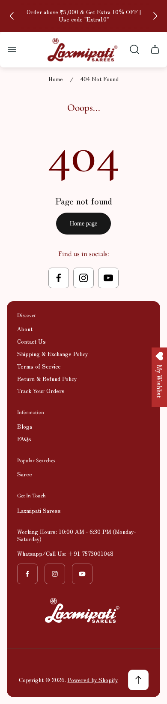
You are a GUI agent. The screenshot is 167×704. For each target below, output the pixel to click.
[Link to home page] (83, 610)
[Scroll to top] (138, 680)
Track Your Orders (41, 391)
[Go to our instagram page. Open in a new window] (83, 278)
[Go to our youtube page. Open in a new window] (108, 278)
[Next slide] (155, 16)
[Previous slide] (12, 16)
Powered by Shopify (93, 680)
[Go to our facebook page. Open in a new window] (58, 278)
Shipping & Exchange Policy (52, 354)
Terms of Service (39, 366)
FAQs (24, 439)
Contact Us (31, 341)
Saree (24, 474)
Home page (83, 223)
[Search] (134, 49)
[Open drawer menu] (12, 49)
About (25, 329)
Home (55, 79)
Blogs (25, 426)
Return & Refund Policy (47, 379)
